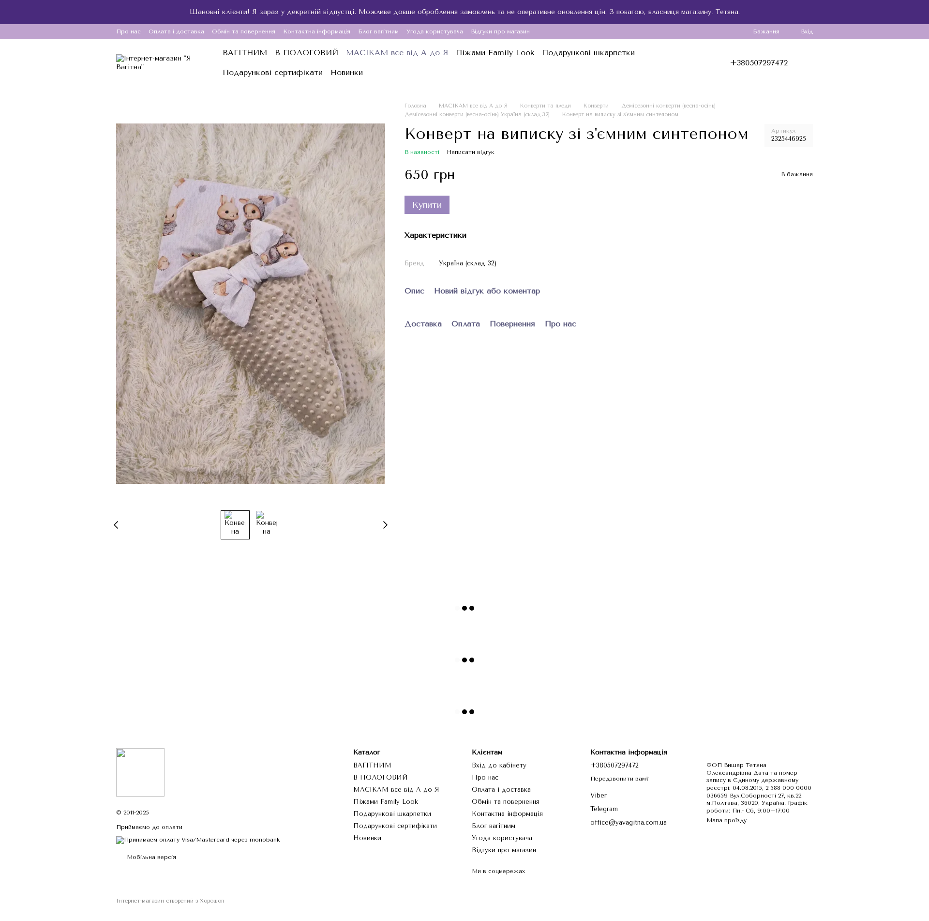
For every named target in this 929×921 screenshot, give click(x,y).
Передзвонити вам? (619, 778)
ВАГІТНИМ (245, 52)
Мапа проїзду (726, 820)
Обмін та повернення (243, 31)
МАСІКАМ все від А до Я (397, 52)
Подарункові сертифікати (273, 72)
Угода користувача (434, 31)
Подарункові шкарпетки (588, 52)
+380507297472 (759, 63)
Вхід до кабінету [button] (499, 765)
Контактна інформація (316, 31)
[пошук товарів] (689, 63)
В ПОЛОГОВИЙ (306, 52)
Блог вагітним (378, 31)
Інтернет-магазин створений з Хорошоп (170, 901)
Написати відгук (470, 152)
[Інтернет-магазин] (140, 771)
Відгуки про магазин (500, 31)
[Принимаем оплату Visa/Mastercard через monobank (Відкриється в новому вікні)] (198, 839)
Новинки (346, 72)
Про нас (128, 31)
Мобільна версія (150, 857)
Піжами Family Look (495, 52)
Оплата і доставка (176, 31)
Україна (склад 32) (467, 263)
